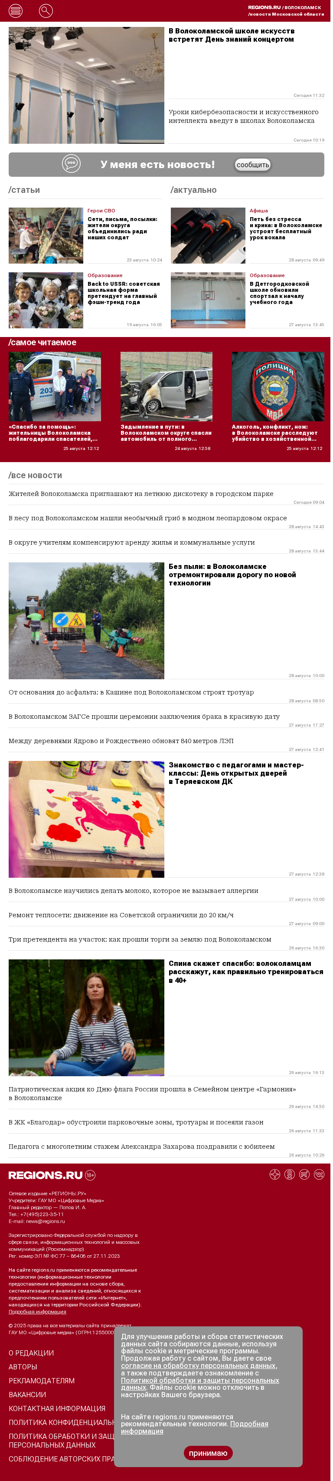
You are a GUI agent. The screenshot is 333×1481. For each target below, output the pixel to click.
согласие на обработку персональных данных (198, 1366)
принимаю (208, 1453)
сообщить (253, 165)
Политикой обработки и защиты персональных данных (200, 1384)
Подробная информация (37, 1312)
